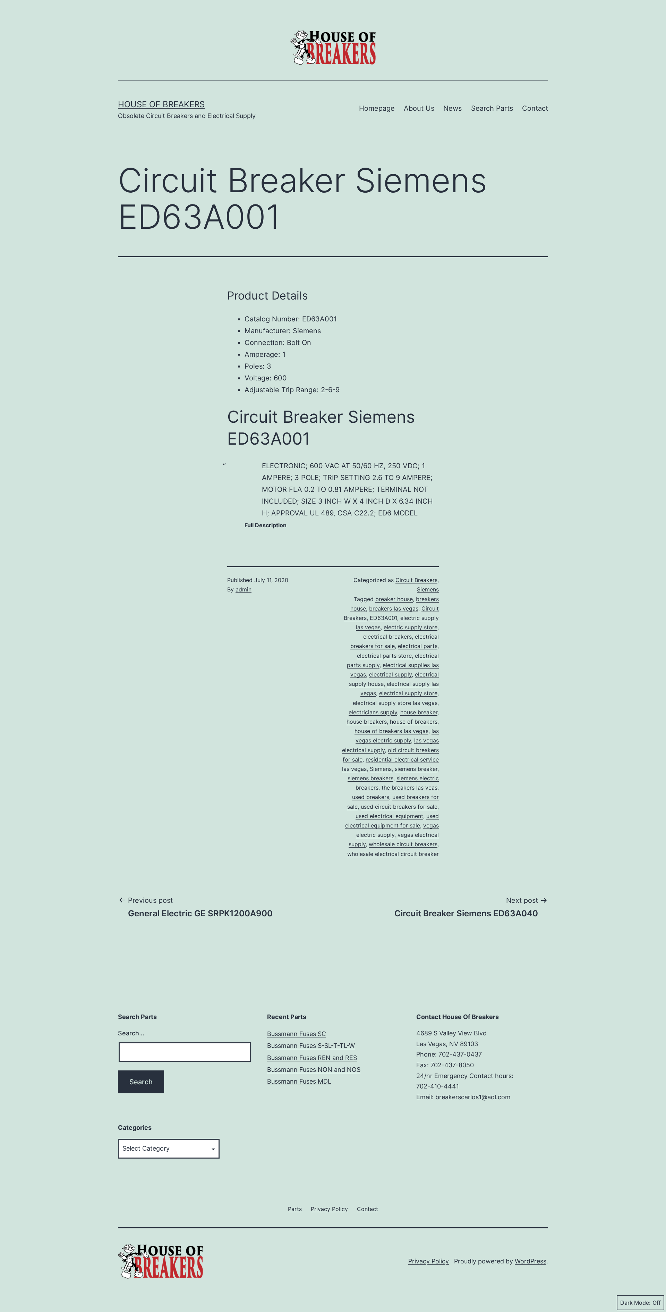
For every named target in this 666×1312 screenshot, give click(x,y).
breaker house (394, 599)
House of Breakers (161, 104)
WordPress (530, 1261)
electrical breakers (387, 636)
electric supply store (410, 627)
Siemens (428, 589)
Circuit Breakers (416, 580)
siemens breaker (416, 768)
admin (243, 589)
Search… (131, 1033)
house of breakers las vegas (391, 731)
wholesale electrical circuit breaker (393, 853)
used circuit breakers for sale (399, 806)
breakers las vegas (393, 608)
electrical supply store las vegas (395, 702)
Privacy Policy (428, 1261)
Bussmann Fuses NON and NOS (313, 1069)
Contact (535, 108)
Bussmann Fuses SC (296, 1033)
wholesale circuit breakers (403, 844)
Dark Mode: (635, 1302)
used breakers (370, 796)
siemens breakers (370, 778)
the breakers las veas (409, 787)
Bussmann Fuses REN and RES (312, 1057)
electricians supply (373, 712)
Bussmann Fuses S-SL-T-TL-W (311, 1045)
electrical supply (390, 674)
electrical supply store (408, 693)
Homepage (377, 108)
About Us (419, 108)
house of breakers (413, 721)
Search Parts (492, 108)
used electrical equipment (389, 816)
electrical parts (417, 645)
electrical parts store (384, 655)
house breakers (367, 721)
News (452, 108)
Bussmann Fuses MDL (299, 1081)
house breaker (418, 712)
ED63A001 (383, 617)
